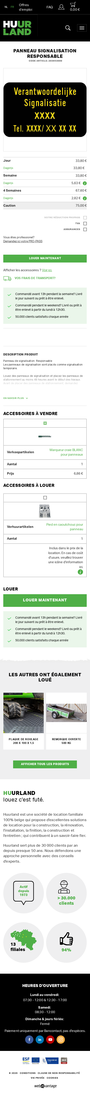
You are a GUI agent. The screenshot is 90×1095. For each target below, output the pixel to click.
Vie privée (38, 1078)
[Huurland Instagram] (61, 1039)
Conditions (28, 1073)
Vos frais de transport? (35, 278)
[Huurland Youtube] (50, 1039)
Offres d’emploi (25, 7)
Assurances (72, 229)
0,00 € (75, 9)
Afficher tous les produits (45, 764)
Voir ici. (47, 270)
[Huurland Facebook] (29, 1039)
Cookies (52, 1078)
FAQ (50, 7)
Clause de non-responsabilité (59, 1073)
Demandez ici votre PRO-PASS (22, 241)
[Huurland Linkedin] (40, 1039)
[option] (45, 109)
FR (12, 7)
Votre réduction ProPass (62, 217)
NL (6, 7)
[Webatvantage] (45, 1086)
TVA (77, 223)
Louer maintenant (45, 258)
